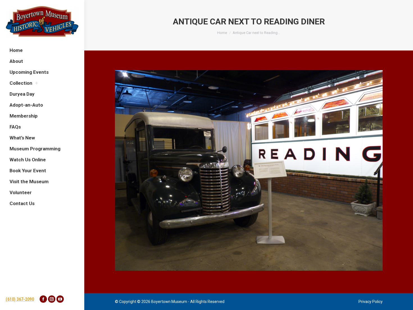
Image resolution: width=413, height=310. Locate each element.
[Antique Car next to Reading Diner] (249, 170)
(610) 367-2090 (20, 299)
